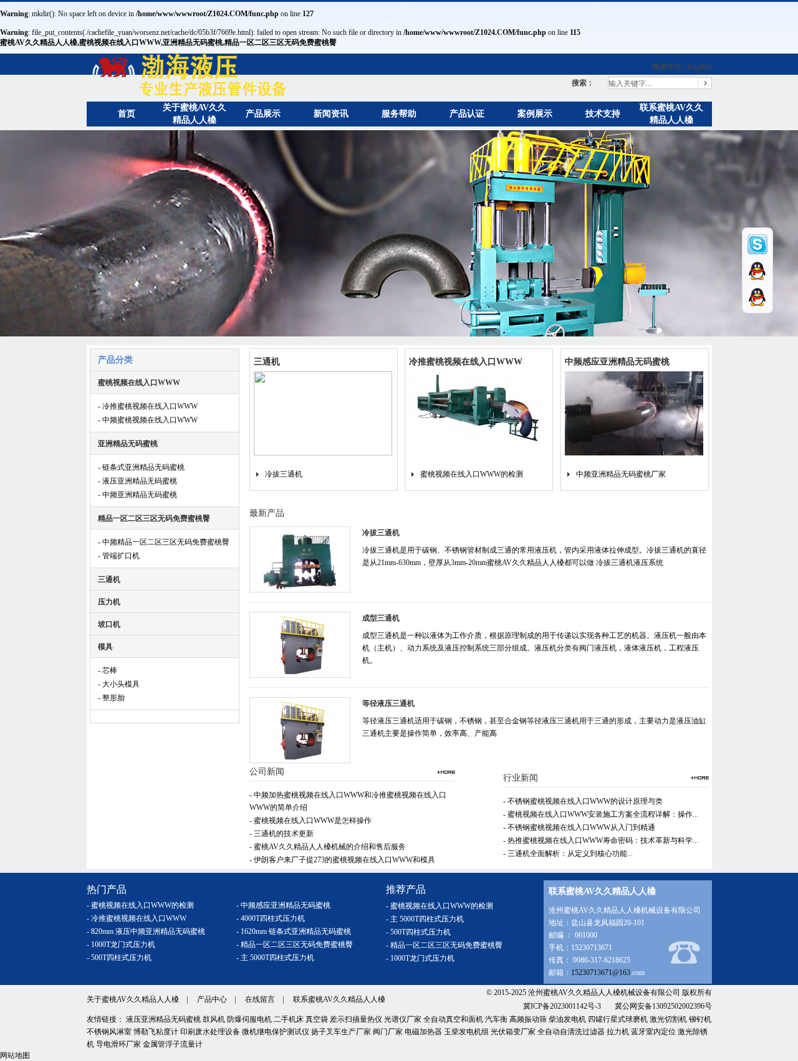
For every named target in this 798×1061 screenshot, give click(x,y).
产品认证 (466, 113)
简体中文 (667, 66)
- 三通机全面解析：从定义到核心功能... (568, 853)
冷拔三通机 (283, 474)
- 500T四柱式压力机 (119, 957)
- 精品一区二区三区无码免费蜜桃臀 (294, 944)
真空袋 (316, 1019)
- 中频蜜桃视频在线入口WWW (148, 420)
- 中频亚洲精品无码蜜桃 (137, 494)
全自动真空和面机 (453, 1019)
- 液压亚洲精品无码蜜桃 (137, 481)
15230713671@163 (600, 972)
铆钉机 (700, 1019)
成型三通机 (381, 618)
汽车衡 (496, 1019)
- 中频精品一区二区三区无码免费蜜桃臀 (163, 542)
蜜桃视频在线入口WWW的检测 (471, 474)
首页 (126, 113)
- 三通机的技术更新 (281, 833)
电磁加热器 (423, 1031)
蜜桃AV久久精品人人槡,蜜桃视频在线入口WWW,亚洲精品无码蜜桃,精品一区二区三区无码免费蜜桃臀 (168, 42)
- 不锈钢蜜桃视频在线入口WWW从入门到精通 (579, 827)
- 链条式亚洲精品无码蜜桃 (141, 467)
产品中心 (212, 999)
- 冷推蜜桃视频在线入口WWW (148, 406)
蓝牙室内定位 (653, 1031)
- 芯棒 (107, 670)
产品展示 (263, 113)
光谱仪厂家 (402, 1019)
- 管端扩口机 (119, 555)
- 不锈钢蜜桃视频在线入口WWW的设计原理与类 (583, 801)
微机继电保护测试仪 (275, 1031)
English (700, 66)
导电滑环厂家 (118, 1044)
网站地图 (15, 1055)
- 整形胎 (111, 697)
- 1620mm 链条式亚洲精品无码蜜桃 (293, 931)
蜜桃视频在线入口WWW (139, 382)
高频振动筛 (528, 1019)
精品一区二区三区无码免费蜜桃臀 (154, 518)
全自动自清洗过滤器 (571, 1031)
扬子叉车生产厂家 (341, 1031)
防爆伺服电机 (249, 1019)
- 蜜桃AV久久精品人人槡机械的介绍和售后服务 (327, 846)
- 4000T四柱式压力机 (270, 918)
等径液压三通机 (388, 703)
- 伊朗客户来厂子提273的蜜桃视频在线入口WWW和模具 (342, 859)
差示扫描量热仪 (356, 1019)
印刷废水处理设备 (210, 1031)
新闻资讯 (331, 113)
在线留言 (260, 999)
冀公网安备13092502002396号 (663, 1006)
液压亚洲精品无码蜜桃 (163, 1019)
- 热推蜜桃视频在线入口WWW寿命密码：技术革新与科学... (600, 840)
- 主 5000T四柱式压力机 (275, 957)
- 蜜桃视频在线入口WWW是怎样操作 (310, 820)
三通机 (109, 579)
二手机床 (289, 1019)
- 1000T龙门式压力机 (121, 944)
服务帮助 (399, 113)
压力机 (109, 601)
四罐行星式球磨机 (618, 1019)
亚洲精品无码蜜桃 (128, 443)
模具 (105, 646)
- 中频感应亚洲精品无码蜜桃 (283, 905)
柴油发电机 (567, 1019)
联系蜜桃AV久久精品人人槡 (339, 999)
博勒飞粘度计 (155, 1031)
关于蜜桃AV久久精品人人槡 (133, 999)
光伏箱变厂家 (513, 1031)
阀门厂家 (388, 1031)
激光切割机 (668, 1019)
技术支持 (602, 113)
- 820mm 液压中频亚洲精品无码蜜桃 (146, 931)
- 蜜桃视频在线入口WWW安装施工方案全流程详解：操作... (600, 814)
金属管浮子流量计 (173, 1044)
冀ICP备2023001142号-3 (562, 1006)
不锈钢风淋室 (109, 1031)
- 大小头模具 (119, 684)
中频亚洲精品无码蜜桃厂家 (621, 474)
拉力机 (618, 1031)
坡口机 (109, 624)
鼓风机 (214, 1019)
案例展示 (534, 113)
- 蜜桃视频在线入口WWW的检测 (140, 905)
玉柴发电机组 (466, 1031)
